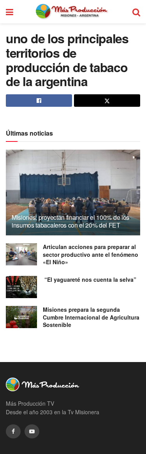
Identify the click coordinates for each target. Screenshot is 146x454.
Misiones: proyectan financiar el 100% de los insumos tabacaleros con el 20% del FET (70, 221)
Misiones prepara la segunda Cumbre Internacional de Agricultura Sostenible (91, 317)
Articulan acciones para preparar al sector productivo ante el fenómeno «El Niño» (90, 254)
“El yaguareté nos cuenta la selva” (89, 279)
